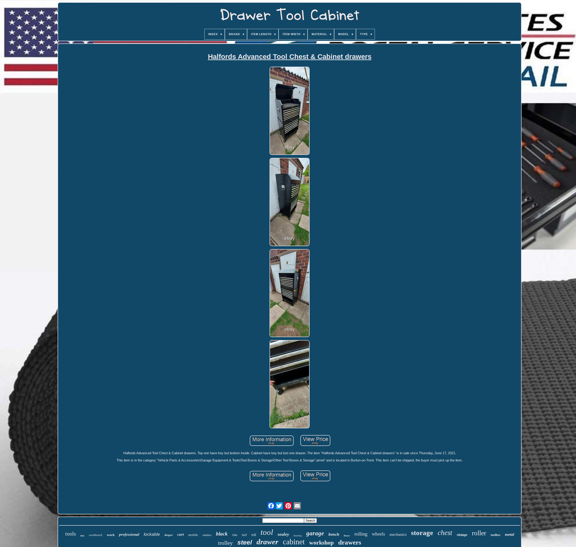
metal (509, 534)
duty (82, 535)
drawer (267, 542)
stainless (207, 535)
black (222, 534)
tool (267, 532)
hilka (234, 535)
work (111, 535)
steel (244, 542)
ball (244, 535)
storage (422, 533)
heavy (347, 535)
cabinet (294, 542)
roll (253, 535)
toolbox (495, 535)
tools (70, 534)
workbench (95, 535)
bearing (298, 535)
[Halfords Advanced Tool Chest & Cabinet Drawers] (289, 111)
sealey (283, 534)
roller (479, 533)
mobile (193, 535)
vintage (462, 535)
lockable (152, 534)
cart (180, 534)
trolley (225, 543)
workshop (321, 542)
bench (333, 534)
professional (129, 534)
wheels (378, 534)
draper (168, 535)
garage (315, 533)
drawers (349, 542)
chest (445, 533)
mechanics (398, 534)
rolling (360, 534)
